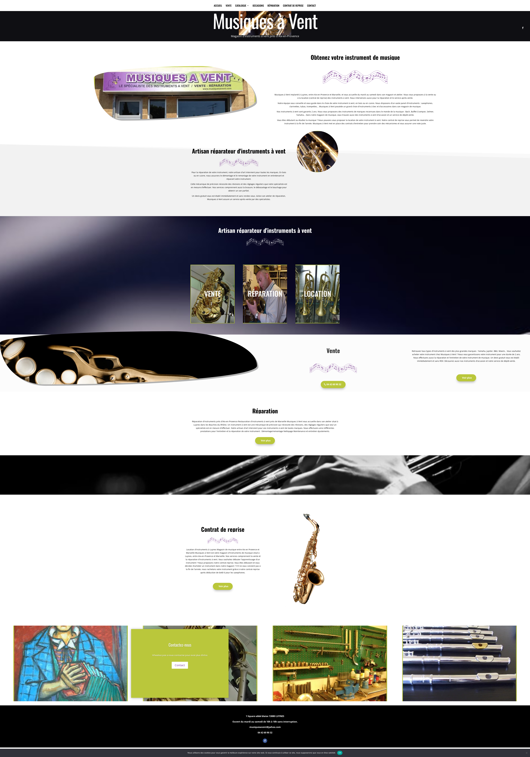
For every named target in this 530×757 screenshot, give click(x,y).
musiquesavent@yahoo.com (265, 727)
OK (340, 753)
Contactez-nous (180, 645)
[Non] (526, 752)
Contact (180, 665)
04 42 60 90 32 (334, 384)
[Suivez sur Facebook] (523, 28)
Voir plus (467, 377)
